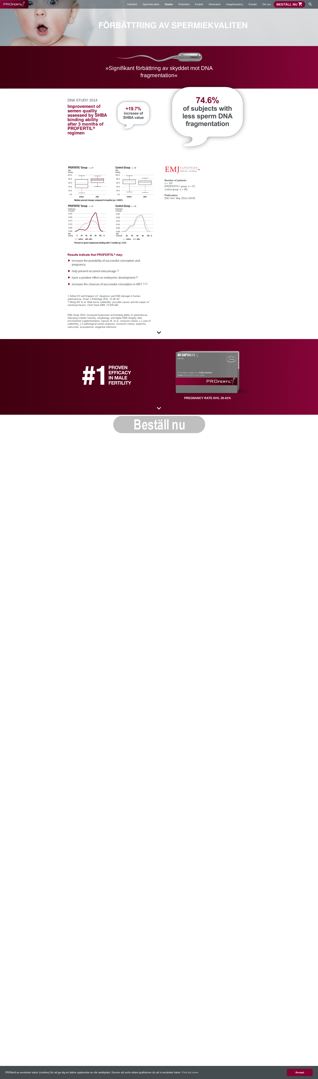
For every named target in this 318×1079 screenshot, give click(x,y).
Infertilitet (132, 4)
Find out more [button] (190, 1072)
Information (215, 4)
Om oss (266, 4)
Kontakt (253, 4)
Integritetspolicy (234, 4)
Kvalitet (199, 4)
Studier (169, 4)
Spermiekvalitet (151, 4)
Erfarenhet (184, 4)
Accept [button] (299, 1072)
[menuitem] (132, 4)
